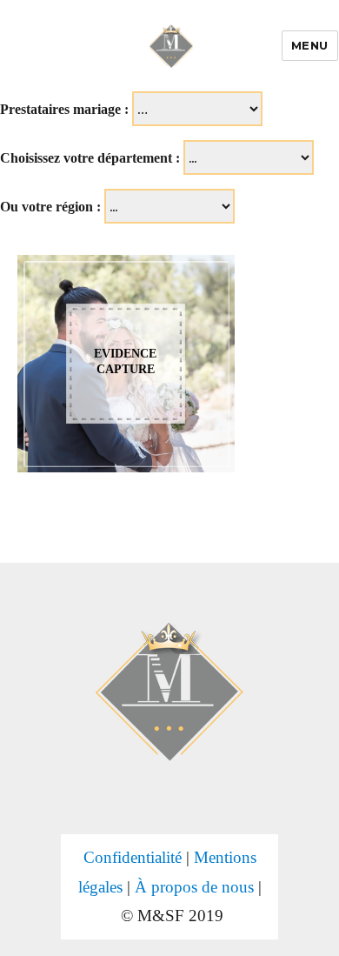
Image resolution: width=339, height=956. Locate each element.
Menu (310, 45)
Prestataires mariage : (64, 109)
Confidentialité (132, 857)
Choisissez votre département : (90, 157)
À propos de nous (194, 887)
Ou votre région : (50, 206)
